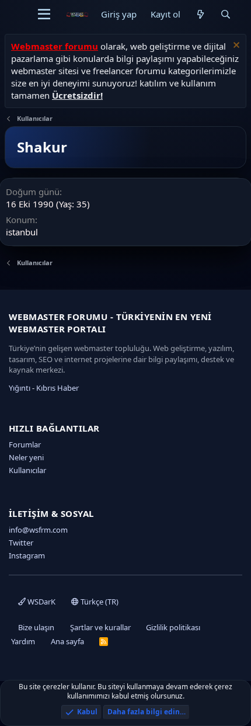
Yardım (23, 641)
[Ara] (225, 14)
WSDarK (40, 601)
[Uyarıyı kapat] (235, 46)
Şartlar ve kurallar (100, 627)
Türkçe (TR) (98, 601)
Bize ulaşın (36, 627)
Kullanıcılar (27, 470)
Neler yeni (26, 457)
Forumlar (25, 444)
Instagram (27, 555)
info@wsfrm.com (38, 529)
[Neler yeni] (199, 14)
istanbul (22, 232)
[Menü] (44, 14)
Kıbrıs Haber (57, 388)
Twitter (21, 542)
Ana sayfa (67, 641)
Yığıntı (19, 388)
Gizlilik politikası (173, 627)
